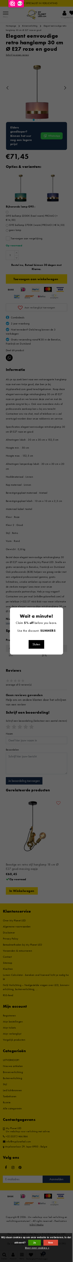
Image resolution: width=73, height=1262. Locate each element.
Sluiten (36, 644)
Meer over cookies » (37, 1248)
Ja (34, 1242)
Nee (50, 1242)
